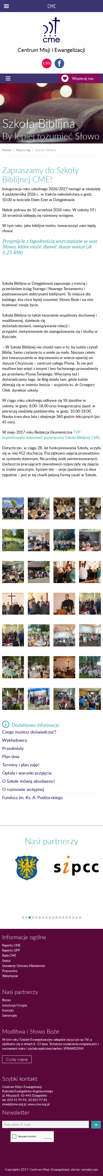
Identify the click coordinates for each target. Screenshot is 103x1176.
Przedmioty (13, 748)
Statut (6, 960)
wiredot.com (89, 1169)
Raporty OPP (11, 950)
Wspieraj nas (83, 78)
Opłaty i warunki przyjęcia (27, 773)
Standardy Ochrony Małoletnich (23, 966)
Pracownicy (10, 971)
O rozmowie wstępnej (23, 789)
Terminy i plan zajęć (21, 765)
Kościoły (8, 1010)
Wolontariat (10, 976)
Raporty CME (11, 945)
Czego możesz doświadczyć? (29, 732)
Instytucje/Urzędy (14, 1005)
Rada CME (9, 955)
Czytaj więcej (17, 1059)
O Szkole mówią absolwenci (28, 781)
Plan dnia (10, 756)
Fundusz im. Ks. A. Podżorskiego (32, 797)
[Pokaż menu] (8, 78)
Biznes (6, 1000)
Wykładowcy (14, 740)
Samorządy (9, 1015)
